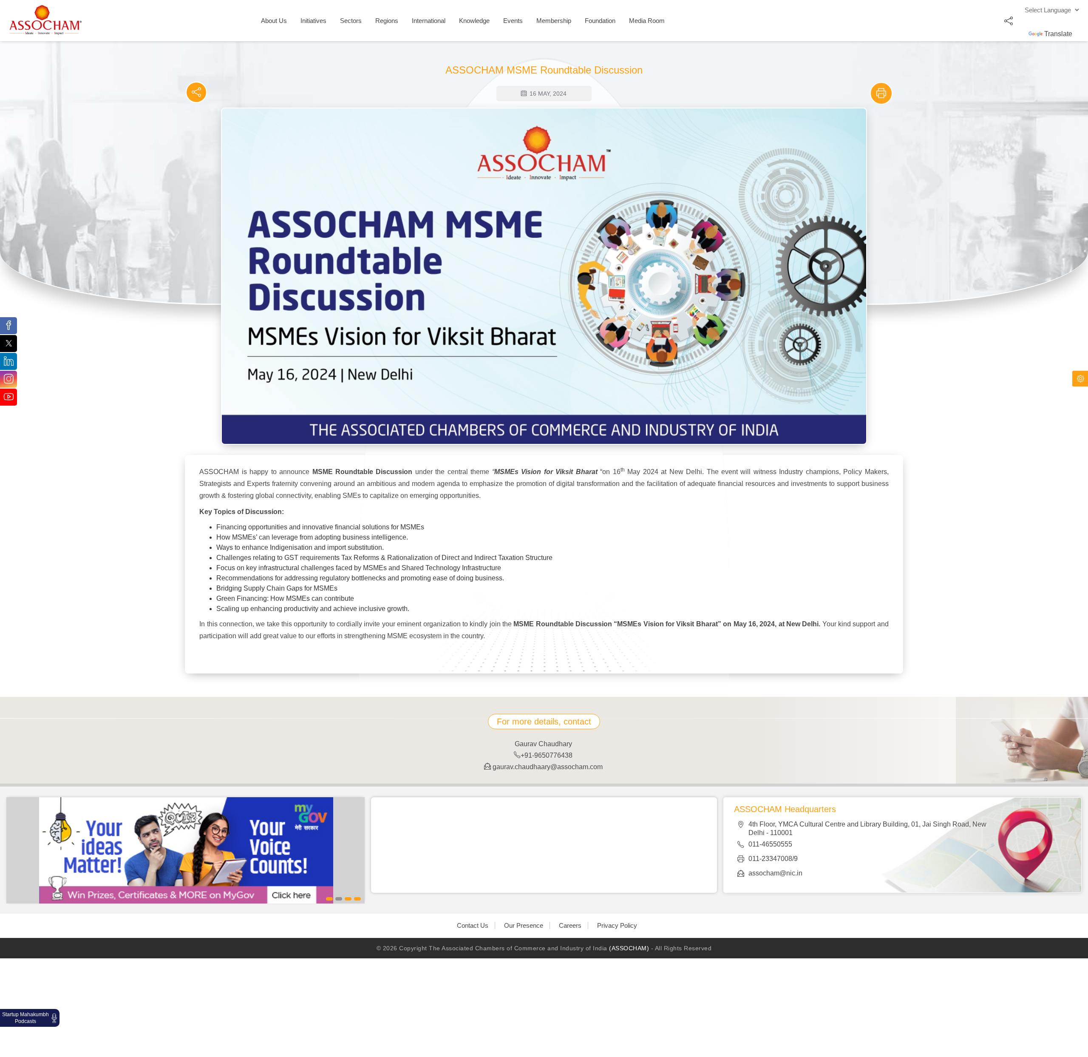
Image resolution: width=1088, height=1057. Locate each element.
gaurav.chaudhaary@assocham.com (547, 766)
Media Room (647, 20)
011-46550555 (770, 844)
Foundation (600, 20)
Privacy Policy (617, 925)
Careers (570, 925)
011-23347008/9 (773, 858)
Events (513, 20)
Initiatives (313, 20)
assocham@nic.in (775, 873)
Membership (553, 20)
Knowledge (474, 20)
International (428, 20)
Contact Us (472, 925)
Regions (386, 20)
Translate (1058, 33)
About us (274, 20)
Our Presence (523, 925)
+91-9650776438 (546, 755)
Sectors (351, 20)
